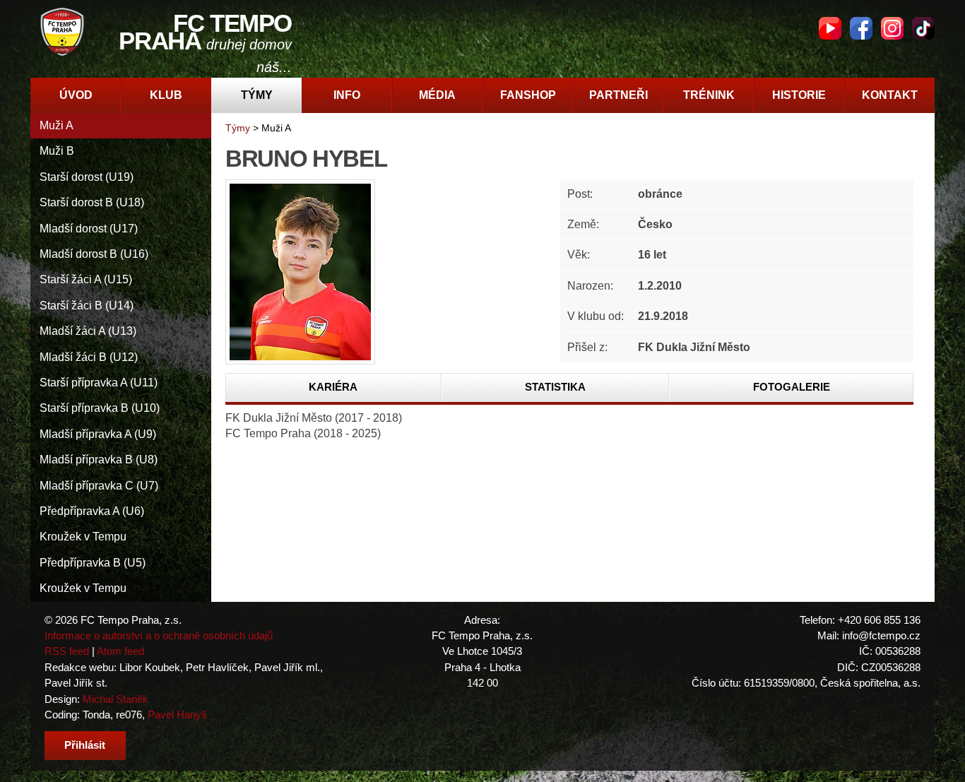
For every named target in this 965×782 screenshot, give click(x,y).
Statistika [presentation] (555, 387)
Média (437, 95)
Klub (166, 95)
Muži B (57, 151)
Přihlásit (84, 745)
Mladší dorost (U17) (89, 229)
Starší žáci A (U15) (86, 279)
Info (346, 95)
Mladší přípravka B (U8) (99, 460)
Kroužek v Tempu (83, 537)
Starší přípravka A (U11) (99, 383)
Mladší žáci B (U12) (89, 357)
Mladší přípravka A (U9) (98, 434)
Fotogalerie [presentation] (791, 387)
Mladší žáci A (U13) (88, 331)
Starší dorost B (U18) (92, 202)
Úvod (76, 95)
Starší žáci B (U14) (87, 306)
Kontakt (890, 95)
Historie (799, 95)
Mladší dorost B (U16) (94, 254)
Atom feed (120, 651)
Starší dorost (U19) (87, 177)
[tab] (334, 388)
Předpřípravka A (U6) (92, 511)
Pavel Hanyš (177, 715)
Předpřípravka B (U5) (93, 563)
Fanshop (528, 95)
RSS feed (67, 651)
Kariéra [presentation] (333, 387)
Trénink (709, 95)
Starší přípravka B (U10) (100, 408)
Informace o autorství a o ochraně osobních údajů (159, 635)
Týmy (257, 95)
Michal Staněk (115, 699)
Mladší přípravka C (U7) (99, 486)
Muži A (56, 125)
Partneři (618, 95)
